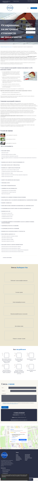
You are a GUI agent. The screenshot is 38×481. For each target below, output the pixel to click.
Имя (3, 387)
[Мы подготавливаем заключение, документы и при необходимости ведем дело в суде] (19, 366)
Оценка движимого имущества (11, 143)
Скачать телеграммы (7, 257)
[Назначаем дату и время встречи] (31, 355)
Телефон (3, 390)
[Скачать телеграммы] (1, 257)
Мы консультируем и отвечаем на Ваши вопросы (19, 360)
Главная (1, 46)
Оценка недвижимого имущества (11, 135)
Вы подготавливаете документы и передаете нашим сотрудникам (6, 371)
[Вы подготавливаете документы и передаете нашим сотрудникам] (6, 366)
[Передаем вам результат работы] (31, 366)
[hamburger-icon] (28, 8)
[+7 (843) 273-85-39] (19, 411)
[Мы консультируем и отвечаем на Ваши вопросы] (19, 355)
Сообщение (4, 393)
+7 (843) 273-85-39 (19, 412)
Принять (30, 479)
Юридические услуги (8, 46)
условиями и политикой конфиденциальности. (10, 403)
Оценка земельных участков (10, 139)
